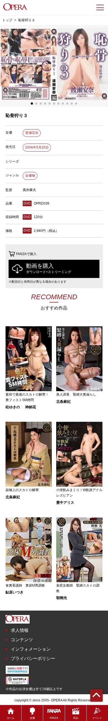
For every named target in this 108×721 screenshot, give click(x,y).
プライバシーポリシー (33, 658)
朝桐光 (61, 598)
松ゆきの (13, 407)
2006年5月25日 (37, 147)
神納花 (30, 407)
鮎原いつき (15, 592)
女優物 (30, 175)
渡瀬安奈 (31, 133)
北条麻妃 (63, 401)
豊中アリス (65, 502)
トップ (7, 20)
